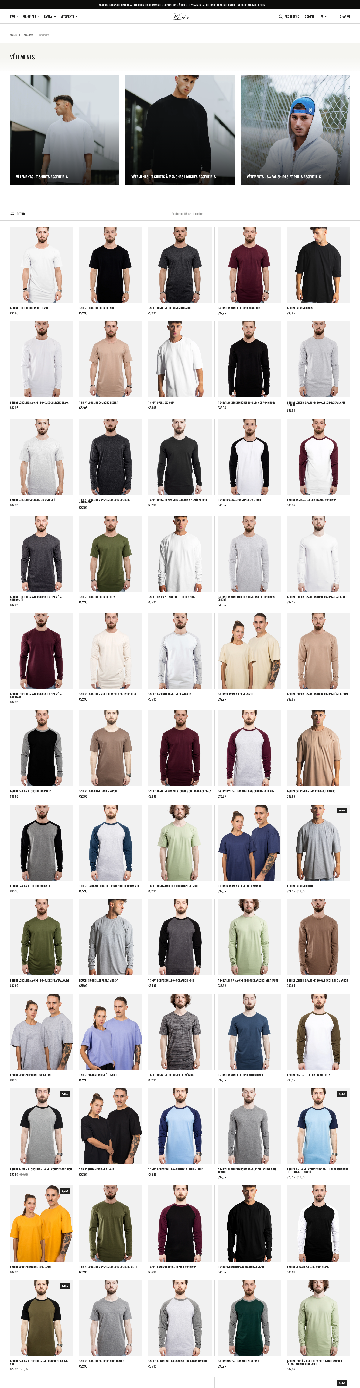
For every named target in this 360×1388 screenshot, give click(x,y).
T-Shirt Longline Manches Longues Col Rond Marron (317, 980)
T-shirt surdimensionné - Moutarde (30, 1266)
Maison (13, 35)
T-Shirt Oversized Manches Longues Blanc (311, 791)
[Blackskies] (180, 16)
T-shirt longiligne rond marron (98, 791)
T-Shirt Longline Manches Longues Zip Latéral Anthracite (36, 598)
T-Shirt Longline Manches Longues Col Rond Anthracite (104, 501)
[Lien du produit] (41, 271)
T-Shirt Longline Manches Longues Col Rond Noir (246, 402)
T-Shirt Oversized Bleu (300, 886)
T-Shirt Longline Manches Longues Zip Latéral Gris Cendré (316, 403)
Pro (12, 16)
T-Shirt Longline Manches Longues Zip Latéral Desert (317, 694)
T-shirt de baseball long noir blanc (308, 1266)
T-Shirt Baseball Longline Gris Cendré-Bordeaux (246, 791)
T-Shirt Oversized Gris (300, 308)
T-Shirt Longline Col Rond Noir (97, 308)
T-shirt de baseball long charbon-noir (171, 980)
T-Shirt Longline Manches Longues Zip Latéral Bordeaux (36, 695)
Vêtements (67, 16)
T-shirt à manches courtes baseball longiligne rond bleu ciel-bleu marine (317, 1170)
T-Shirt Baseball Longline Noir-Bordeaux (172, 1266)
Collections (28, 35)
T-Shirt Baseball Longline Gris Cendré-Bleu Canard (109, 886)
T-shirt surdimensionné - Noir (96, 1169)
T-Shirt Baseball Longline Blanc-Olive (309, 1075)
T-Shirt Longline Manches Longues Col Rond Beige (108, 694)
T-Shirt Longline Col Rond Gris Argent (101, 1361)
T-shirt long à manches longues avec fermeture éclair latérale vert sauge (314, 1362)
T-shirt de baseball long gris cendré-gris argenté (177, 1361)
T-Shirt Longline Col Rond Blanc (29, 308)
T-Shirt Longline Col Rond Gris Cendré (32, 499)
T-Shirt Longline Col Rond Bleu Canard (240, 1075)
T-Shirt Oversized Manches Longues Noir (171, 597)
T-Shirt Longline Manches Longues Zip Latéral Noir (177, 499)
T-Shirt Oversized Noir (161, 402)
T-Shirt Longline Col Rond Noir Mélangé (171, 1075)
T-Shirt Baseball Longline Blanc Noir (239, 499)
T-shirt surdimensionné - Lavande (98, 1075)
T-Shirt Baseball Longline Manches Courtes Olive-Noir (39, 1362)
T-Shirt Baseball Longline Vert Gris (238, 1361)
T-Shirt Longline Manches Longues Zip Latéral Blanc (317, 597)
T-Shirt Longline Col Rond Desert (98, 402)
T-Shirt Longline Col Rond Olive (97, 597)
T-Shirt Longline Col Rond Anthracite (170, 308)
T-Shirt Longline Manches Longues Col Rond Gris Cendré (246, 598)
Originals (29, 16)
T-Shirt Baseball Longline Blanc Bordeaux (311, 499)
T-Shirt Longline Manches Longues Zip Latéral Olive (39, 980)
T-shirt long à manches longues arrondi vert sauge (248, 980)
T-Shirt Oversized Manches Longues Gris (241, 1266)
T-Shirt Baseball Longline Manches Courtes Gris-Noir (41, 1169)
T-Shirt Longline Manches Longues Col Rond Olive (108, 1266)
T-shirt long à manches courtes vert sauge (173, 886)
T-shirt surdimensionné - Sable (236, 694)
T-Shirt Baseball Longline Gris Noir (30, 886)
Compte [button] (309, 16)
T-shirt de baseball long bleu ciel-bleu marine (175, 1169)
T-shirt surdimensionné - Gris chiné (31, 1075)
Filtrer (21, 213)
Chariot (345, 16)
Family (48, 16)
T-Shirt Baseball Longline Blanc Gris (169, 694)
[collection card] (64, 130)
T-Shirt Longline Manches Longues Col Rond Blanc (39, 402)
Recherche (292, 16)
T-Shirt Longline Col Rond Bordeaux (239, 308)
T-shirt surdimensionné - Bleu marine (239, 886)
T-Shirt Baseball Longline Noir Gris (30, 791)
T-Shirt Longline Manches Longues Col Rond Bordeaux (179, 791)
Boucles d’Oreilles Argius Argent (98, 980)
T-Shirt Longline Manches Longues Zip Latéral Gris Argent (247, 1170)
